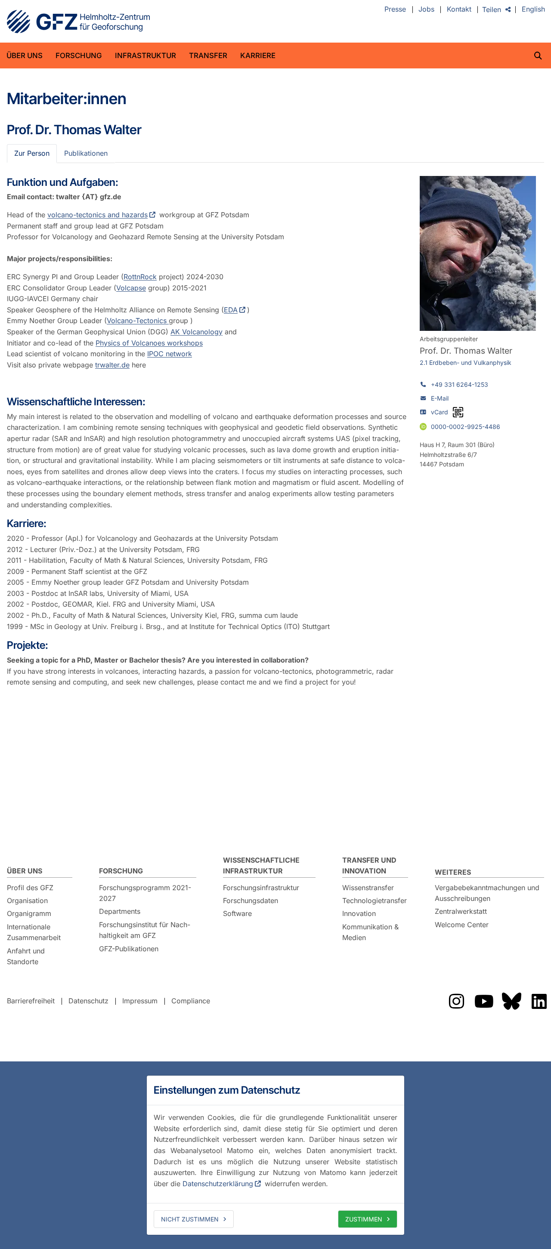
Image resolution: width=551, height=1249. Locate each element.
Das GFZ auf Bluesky (511, 1001)
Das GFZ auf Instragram (456, 1001)
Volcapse (131, 288)
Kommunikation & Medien (370, 932)
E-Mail (440, 398)
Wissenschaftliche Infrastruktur (261, 866)
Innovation (359, 913)
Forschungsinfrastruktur (261, 887)
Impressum (140, 1000)
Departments (119, 911)
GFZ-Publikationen (128, 948)
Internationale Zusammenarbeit (34, 932)
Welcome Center (462, 924)
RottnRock (140, 276)
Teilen (491, 9)
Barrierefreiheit (31, 1000)
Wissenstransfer (368, 887)
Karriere (258, 55)
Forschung (79, 55)
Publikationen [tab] (86, 153)
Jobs (426, 9)
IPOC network (169, 353)
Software (237, 913)
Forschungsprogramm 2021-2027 (145, 893)
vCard (439, 412)
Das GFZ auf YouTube (484, 1001)
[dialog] (275, 1155)
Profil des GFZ (30, 887)
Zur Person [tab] (32, 153)
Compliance (190, 1000)
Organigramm (29, 913)
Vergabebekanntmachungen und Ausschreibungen (487, 893)
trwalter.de (112, 365)
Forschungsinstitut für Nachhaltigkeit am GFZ (144, 930)
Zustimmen (363, 1219)
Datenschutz (88, 1000)
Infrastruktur (145, 55)
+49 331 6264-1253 (459, 384)
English (533, 9)
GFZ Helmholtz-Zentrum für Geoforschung (78, 21)
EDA (231, 309)
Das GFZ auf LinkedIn (539, 1001)
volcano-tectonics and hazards (97, 214)
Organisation (27, 900)
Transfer (208, 55)
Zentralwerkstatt (461, 911)
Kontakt (459, 9)
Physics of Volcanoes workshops (149, 343)
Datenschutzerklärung (218, 1183)
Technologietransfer (374, 900)
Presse (395, 9)
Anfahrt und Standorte (26, 956)
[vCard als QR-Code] (458, 412)
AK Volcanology (196, 331)
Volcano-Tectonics (138, 320)
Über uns (24, 55)
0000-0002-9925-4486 (465, 426)
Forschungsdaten (250, 900)
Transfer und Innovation (369, 866)
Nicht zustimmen (190, 1219)
